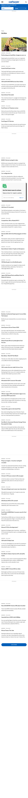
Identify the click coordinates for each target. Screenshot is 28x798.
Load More (14, 644)
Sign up (21, 197)
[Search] (26, 2)
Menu (2, 2)
